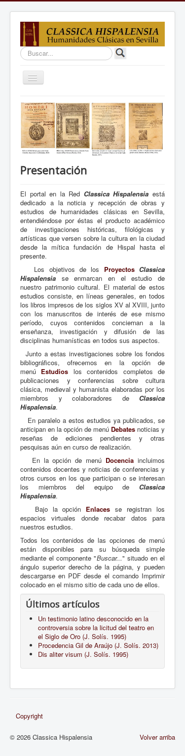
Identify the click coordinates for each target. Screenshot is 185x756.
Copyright (29, 715)
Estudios (54, 371)
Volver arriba (157, 737)
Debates (123, 429)
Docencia (120, 460)
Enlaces (98, 509)
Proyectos (119, 269)
